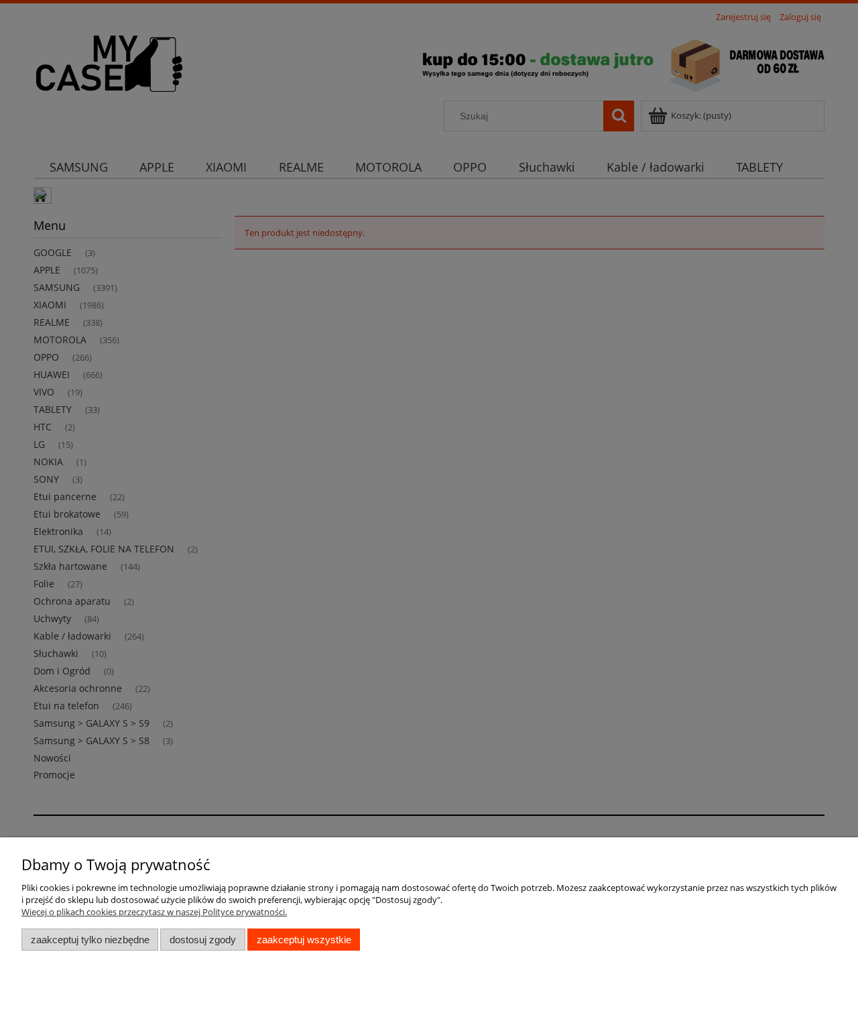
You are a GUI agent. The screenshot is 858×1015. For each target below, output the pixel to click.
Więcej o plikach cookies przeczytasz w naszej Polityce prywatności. (154, 912)
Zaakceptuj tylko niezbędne (90, 939)
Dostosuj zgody (203, 939)
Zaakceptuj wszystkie (304, 939)
